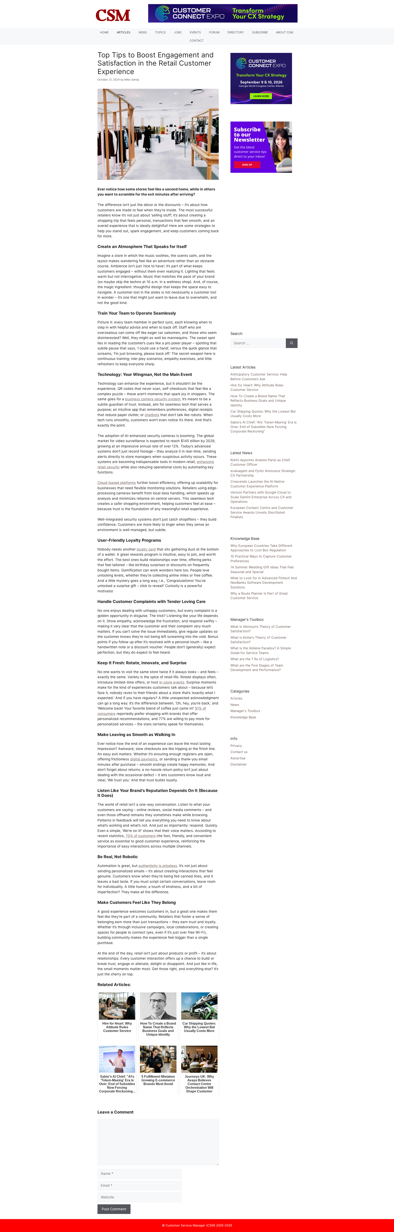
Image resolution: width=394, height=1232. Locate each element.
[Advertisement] (261, 251)
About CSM (284, 32)
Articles (123, 32)
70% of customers (141, 836)
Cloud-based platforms (116, 483)
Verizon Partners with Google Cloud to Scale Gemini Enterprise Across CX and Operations (260, 497)
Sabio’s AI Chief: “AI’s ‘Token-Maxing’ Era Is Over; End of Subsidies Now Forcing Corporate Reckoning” (263, 426)
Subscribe (260, 32)
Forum (214, 32)
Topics (160, 32)
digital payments (143, 759)
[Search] (292, 343)
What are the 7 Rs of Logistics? (254, 659)
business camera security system (152, 399)
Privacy (236, 746)
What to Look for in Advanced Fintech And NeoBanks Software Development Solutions (263, 582)
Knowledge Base (243, 717)
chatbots (152, 415)
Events (195, 32)
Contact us (238, 752)
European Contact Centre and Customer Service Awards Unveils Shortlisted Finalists (261, 512)
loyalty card (146, 549)
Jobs (178, 32)
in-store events (171, 682)
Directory (236, 32)
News (143, 32)
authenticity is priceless (158, 866)
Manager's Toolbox (245, 711)
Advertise (237, 758)
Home (104, 32)
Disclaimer (238, 764)
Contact (197, 40)
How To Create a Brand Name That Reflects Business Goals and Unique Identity (258, 400)
